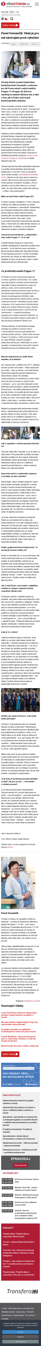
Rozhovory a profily (32, 1001)
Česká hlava (24, 44)
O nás (4, 1308)
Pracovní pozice (12, 1095)
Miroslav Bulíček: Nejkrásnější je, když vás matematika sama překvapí (19, 1023)
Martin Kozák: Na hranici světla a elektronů (19, 1046)
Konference (7, 1315)
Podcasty (8, 1228)
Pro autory (30, 1315)
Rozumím (20, 1332)
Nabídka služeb (8, 1312)
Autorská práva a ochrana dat (20, 1308)
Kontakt (5, 1319)
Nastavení (20, 1337)
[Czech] (6, 18)
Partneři (30, 1312)
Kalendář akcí (10, 1173)
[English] (2, 18)
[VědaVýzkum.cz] (20, 4)
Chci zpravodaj (20, 1165)
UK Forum (35, 44)
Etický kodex (18, 1315)
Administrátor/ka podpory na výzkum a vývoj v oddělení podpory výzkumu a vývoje (19, 1110)
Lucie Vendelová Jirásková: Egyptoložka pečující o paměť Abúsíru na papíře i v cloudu (19, 1015)
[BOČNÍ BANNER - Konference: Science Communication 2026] (20, 1075)
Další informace (20, 1341)
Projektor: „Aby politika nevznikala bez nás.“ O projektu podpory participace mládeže (19, 1264)
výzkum (13, 44)
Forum (10, 847)
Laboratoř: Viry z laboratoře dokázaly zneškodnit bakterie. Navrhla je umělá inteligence (18, 1253)
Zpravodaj (20, 1159)
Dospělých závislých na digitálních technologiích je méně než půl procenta (18, 1030)
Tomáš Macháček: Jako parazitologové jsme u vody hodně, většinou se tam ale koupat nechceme (18, 1038)
